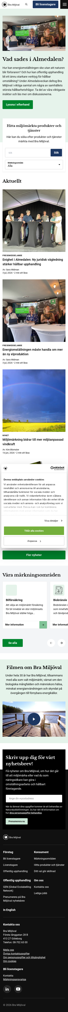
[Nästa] (61, 643)
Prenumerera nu (17, 821)
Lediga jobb (40, 893)
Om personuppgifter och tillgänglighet (24, 957)
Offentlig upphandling (15, 871)
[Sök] (26, 4)
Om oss (38, 880)
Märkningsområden (45, 858)
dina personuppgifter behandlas (25, 813)
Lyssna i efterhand (17, 104)
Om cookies (9, 961)
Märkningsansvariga (14, 979)
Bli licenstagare (46, 4)
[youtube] (18, 989)
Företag (8, 852)
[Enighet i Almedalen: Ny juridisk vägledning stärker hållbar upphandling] (34, 220)
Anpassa (32, 541)
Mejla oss (8, 949)
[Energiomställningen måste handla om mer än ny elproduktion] (34, 310)
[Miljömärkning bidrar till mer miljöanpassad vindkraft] (34, 400)
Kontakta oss (41, 886)
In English (9, 909)
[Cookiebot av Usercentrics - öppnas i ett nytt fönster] (50, 468)
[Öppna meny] (65, 4)
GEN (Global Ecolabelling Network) (17, 888)
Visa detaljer (51, 520)
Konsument (41, 852)
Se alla (12, 643)
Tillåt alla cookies (34, 530)
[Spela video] (34, 719)
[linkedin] (7, 989)
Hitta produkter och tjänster (49, 864)
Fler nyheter (34, 555)
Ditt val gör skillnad (45, 871)
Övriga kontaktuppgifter (16, 953)
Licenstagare (10, 864)
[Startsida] (12, 4)
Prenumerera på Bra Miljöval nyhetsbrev (14, 898)
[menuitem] (18, 863)
